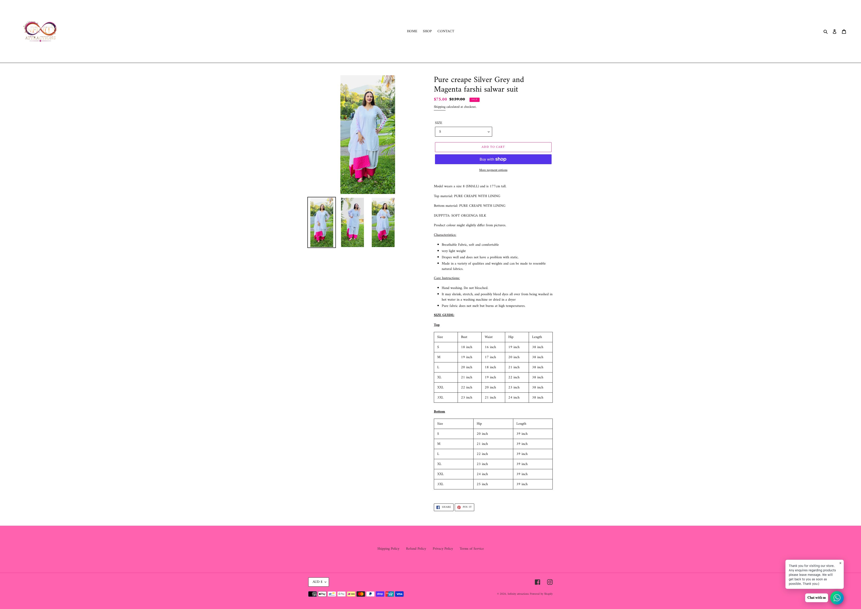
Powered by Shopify (541, 593)
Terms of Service (472, 549)
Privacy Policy (443, 549)
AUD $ (317, 582)
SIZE (438, 123)
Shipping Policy (388, 549)
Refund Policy (416, 549)
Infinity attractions (519, 593)
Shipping (440, 107)
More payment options (493, 170)
